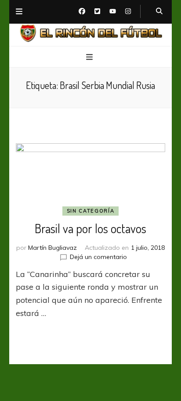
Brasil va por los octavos (90, 228)
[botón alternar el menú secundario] (19, 11)
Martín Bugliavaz (52, 248)
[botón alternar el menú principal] (90, 57)
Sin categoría (90, 211)
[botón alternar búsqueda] (159, 11)
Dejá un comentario (98, 257)
